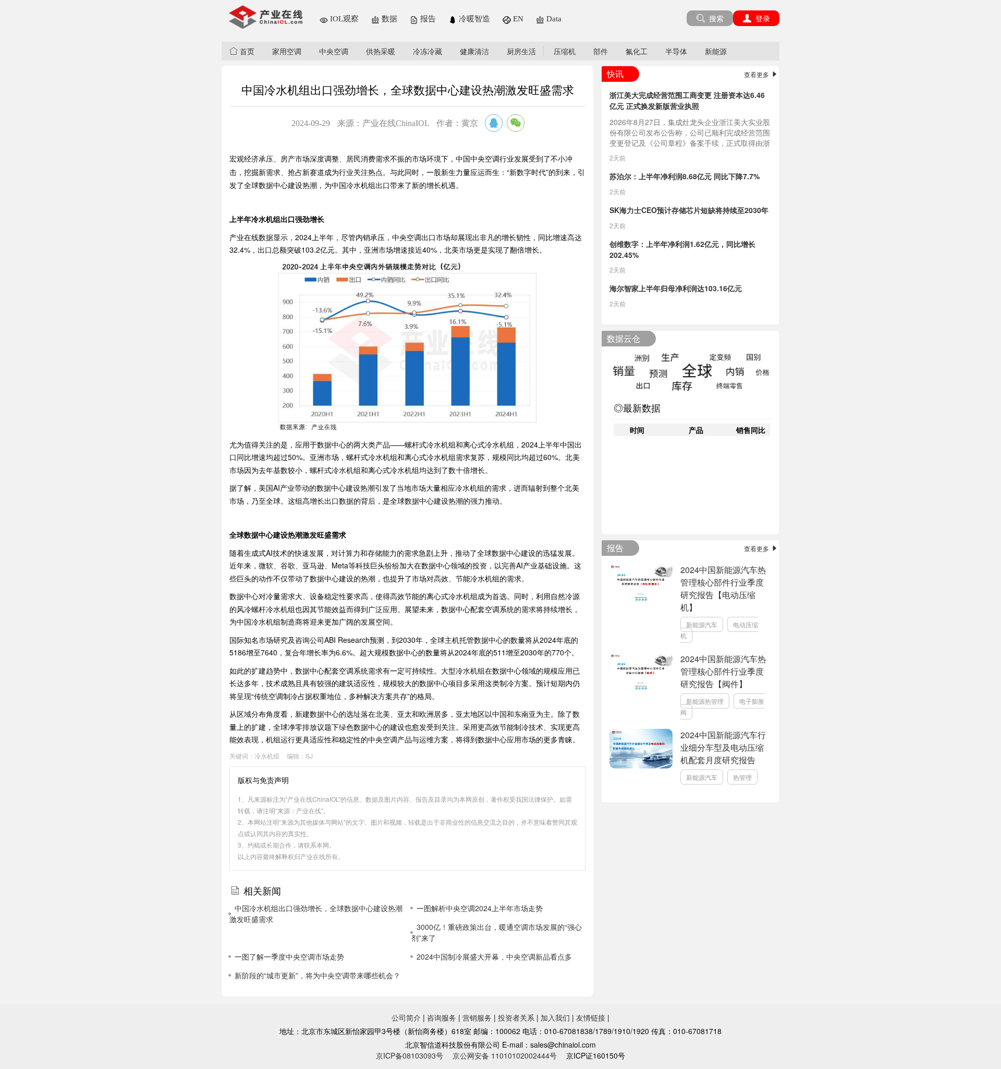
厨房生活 (521, 51)
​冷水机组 (266, 755)
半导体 (676, 51)
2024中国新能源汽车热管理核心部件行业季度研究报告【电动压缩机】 (723, 588)
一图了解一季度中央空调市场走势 (289, 956)
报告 (427, 19)
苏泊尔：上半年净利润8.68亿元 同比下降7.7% (684, 176)
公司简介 (406, 1017)
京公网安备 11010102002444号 (505, 1055)
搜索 (715, 18)
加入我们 (555, 1017)
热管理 (742, 777)
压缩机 (565, 51)
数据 (388, 19)
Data (552, 19)
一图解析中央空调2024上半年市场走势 (480, 908)
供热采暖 (380, 51)
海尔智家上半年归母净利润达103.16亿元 (675, 288)
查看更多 (757, 74)
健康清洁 (474, 51)
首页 (246, 51)
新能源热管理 (705, 701)
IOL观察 (343, 19)
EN (517, 19)
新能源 (716, 51)
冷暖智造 (473, 19)
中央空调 (333, 51)
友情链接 (590, 1017)
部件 (600, 51)
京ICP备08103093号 (409, 1055)
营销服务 (477, 1017)
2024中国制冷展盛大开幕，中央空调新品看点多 (494, 956)
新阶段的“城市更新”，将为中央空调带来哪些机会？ (317, 975)
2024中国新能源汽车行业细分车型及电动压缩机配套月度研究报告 (723, 747)
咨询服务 (441, 1017)
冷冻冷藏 (427, 51)
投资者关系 (516, 1017)
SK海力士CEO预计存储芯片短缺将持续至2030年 (688, 210)
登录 (761, 18)
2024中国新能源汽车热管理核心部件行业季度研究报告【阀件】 (723, 671)
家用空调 (286, 51)
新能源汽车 (701, 624)
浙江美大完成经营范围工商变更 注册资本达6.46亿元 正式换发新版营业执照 (687, 100)
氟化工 (637, 51)
